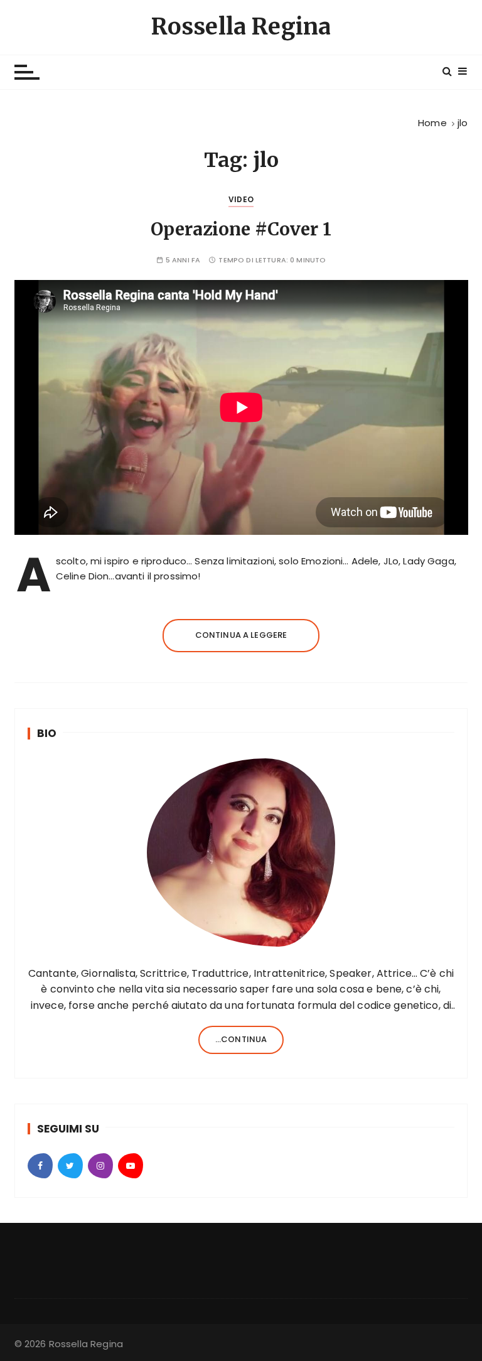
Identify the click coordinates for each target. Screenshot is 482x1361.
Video (241, 199)
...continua (241, 1039)
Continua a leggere (241, 635)
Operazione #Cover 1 (241, 229)
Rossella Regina (241, 27)
